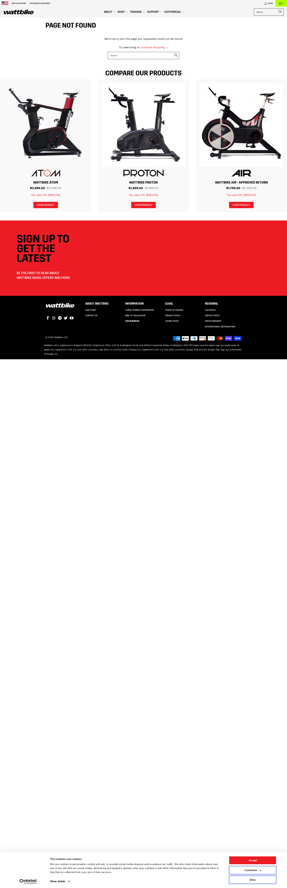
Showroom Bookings (40, 3)
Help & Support (19, 3)
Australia (210, 310)
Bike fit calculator (135, 315)
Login (270, 3)
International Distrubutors (220, 326)
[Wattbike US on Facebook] (48, 318)
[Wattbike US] (18, 12)
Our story (90, 310)
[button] (109, 11)
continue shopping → (154, 47)
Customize (250, 870)
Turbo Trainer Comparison (139, 310)
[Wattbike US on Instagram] (53, 318)
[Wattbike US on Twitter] (65, 318)
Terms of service (174, 310)
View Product (45, 204)
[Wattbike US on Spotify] (59, 318)
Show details (57, 881)
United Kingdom (213, 321)
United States (212, 315)
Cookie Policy (172, 321)
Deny (253, 879)
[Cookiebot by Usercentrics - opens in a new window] (28, 881)
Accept (253, 860)
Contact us (91, 315)
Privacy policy (172, 315)
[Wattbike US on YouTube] (71, 318)
